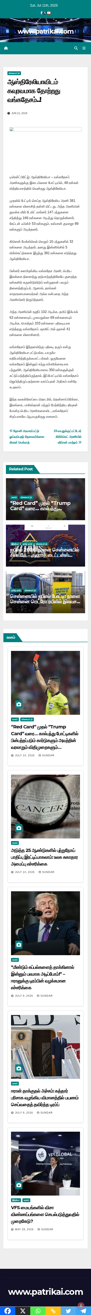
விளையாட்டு (14, 73)
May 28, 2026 (24, 1229)
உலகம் (14, 497)
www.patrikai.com (45, 31)
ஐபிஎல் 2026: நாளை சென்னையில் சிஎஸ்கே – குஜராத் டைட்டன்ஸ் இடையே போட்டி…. (44, 555)
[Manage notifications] (81, 1305)
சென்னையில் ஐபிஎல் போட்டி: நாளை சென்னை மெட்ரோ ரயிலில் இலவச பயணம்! (45, 601)
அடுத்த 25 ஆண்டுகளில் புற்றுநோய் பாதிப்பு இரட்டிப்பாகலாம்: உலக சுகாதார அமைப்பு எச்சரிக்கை (44, 857)
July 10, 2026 (25, 755)
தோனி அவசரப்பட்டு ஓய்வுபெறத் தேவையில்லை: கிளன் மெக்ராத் (27, 436)
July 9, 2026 (24, 995)
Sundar (48, 755)
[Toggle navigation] (84, 48)
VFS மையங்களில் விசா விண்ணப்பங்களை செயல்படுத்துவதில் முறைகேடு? (45, 1214)
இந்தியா (15, 544)
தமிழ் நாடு (27, 544)
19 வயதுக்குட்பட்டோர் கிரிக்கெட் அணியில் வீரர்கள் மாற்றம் (67, 436)
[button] (76, 48)
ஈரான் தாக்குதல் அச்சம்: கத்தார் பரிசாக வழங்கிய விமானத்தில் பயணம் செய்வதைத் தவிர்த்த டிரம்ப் (45, 1097)
